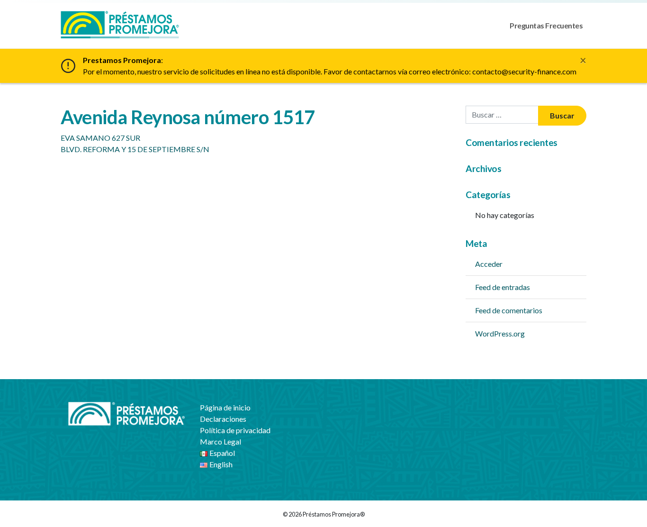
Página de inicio (225, 407)
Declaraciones (223, 418)
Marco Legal (220, 441)
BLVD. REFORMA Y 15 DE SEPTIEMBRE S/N (135, 149)
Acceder (489, 263)
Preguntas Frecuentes (546, 25)
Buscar (562, 115)
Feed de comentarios (508, 310)
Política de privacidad (235, 430)
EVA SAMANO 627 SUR (100, 137)
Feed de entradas (502, 286)
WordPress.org (500, 333)
